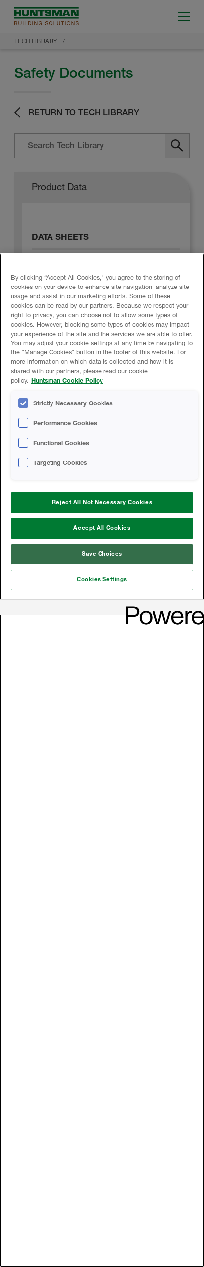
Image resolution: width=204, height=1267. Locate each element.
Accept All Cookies (101, 527)
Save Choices (102, 553)
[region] (102, 760)
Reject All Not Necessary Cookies (102, 502)
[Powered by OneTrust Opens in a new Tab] (161, 608)
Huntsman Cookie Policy (67, 380)
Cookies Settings (102, 579)
